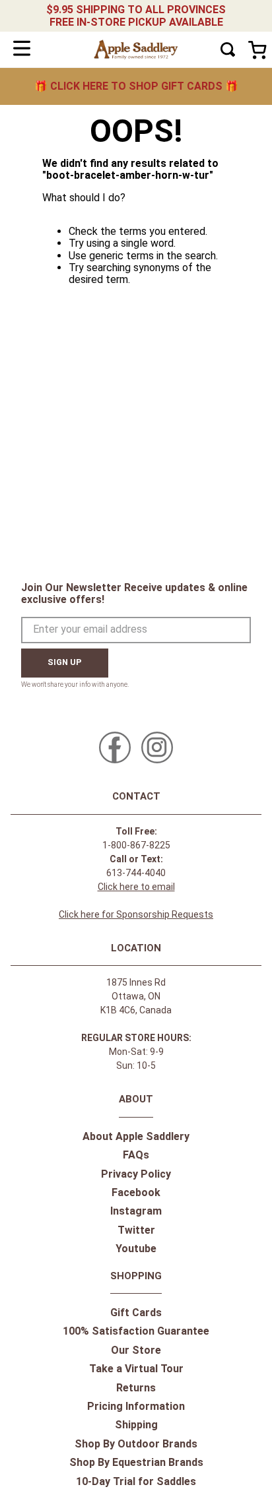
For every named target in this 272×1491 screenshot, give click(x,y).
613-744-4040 (136, 873)
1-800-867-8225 (136, 845)
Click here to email (136, 886)
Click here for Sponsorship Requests (136, 914)
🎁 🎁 (136, 86)
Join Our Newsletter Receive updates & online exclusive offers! (134, 593)
